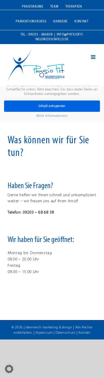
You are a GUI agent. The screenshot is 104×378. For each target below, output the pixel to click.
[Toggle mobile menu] (93, 57)
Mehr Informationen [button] (52, 116)
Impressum (44, 333)
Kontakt (84, 333)
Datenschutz (66, 333)
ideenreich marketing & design (48, 327)
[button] (9, 369)
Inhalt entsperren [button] (52, 106)
